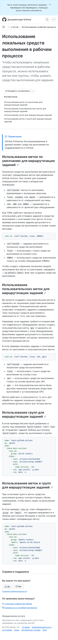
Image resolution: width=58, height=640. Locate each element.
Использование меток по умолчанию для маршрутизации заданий (28, 161)
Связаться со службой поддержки (21, 607)
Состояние (7, 630)
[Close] (50, 4)
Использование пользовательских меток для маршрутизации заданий (26, 289)
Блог (45, 630)
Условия (26, 627)
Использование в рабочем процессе (39, 27)
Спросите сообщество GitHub (18, 604)
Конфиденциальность (42, 627)
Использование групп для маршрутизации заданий (23, 414)
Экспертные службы (31, 630)
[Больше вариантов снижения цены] (33, 91)
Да (8, 586)
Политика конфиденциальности (14, 591)
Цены (16, 630)
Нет (20, 586)
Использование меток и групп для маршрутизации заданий (26, 485)
